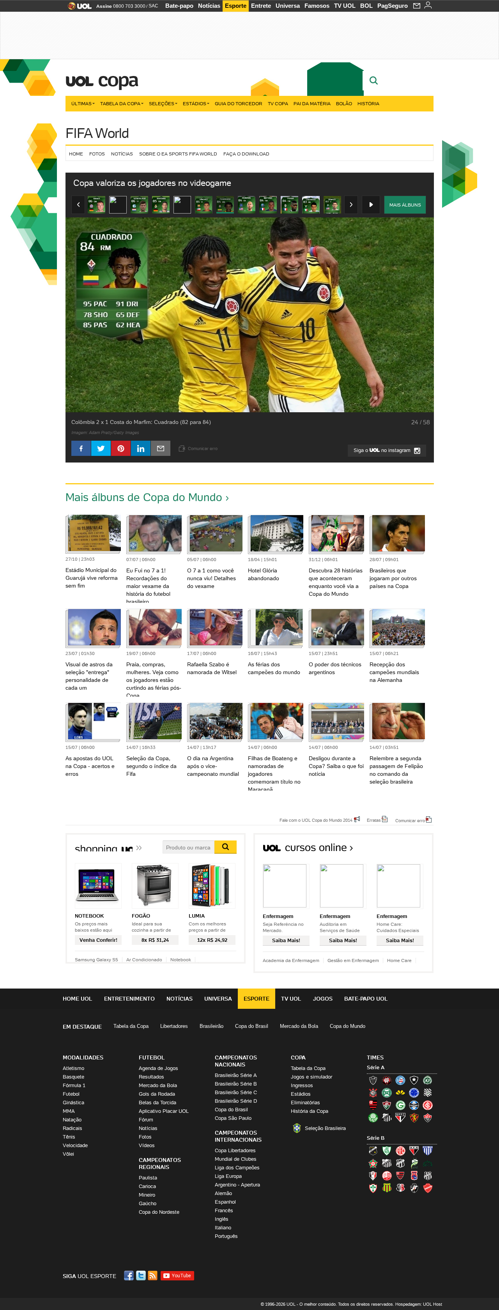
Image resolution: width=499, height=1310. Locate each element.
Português (226, 1236)
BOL (366, 5)
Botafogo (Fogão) (414, 1080)
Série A (375, 1067)
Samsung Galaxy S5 (96, 959)
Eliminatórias (305, 1102)
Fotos (97, 154)
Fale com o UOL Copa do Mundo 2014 (316, 819)
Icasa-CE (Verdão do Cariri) (427, 1163)
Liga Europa (228, 1176)
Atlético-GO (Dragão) (414, 1150)
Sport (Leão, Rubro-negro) (414, 1117)
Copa (118, 79)
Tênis (69, 1136)
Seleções (161, 103)
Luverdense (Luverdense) (414, 1163)
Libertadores (174, 1026)
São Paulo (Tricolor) (400, 1117)
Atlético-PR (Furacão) (386, 1080)
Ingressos (302, 1085)
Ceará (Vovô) (400, 1163)
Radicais (72, 1128)
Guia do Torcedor (238, 103)
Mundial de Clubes (236, 1159)
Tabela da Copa (120, 103)
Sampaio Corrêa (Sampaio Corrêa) (386, 1188)
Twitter (141, 1275)
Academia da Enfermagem (291, 960)
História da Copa (309, 1111)
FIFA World (97, 133)
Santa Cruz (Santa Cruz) (400, 1188)
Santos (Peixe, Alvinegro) (386, 1117)
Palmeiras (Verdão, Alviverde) (373, 1117)
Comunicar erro (410, 820)
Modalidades (83, 1057)
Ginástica (73, 1102)
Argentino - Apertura (237, 1184)
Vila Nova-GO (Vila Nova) (427, 1188)
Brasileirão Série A (236, 1075)
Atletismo (73, 1068)
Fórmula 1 (74, 1085)
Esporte (235, 5)
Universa (288, 5)
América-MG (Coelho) (386, 1150)
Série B (375, 1138)
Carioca (147, 1186)
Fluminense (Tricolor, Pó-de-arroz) (386, 1105)
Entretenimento (129, 998)
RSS (153, 1275)
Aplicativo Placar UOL (164, 1111)
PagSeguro (392, 5)
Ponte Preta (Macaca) (427, 1175)
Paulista (148, 1177)
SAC (153, 6)
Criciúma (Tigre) (400, 1092)
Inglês (221, 1219)
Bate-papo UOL (366, 998)
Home (76, 154)
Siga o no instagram (383, 450)
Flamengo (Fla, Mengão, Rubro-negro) (373, 1105)
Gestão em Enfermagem (353, 960)
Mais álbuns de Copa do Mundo (143, 497)
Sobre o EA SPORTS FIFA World (178, 154)
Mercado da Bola (299, 1026)
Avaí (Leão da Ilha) (427, 1150)
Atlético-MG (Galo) (373, 1080)
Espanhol (225, 1202)
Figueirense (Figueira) (427, 1092)
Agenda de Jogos (158, 1068)
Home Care (399, 960)
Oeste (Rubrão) (400, 1175)
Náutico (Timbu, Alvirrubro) (386, 1175)
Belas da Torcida (157, 1102)
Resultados (151, 1076)
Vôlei (68, 1154)
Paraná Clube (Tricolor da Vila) (414, 1175)
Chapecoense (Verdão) (427, 1080)
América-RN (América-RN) (400, 1150)
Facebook (130, 1275)
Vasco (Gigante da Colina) (414, 1188)
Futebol (71, 1094)
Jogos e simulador (311, 1076)
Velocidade (75, 1145)
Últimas (81, 103)
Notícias (209, 5)
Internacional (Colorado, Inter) (427, 1105)
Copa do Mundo (347, 1026)
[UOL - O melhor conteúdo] (77, 8)
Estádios (194, 103)
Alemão (223, 1193)
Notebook (180, 959)
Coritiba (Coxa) (386, 1092)
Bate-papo (179, 5)
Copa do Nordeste (159, 1212)
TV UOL (345, 5)
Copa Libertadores (235, 1150)
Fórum (146, 1119)
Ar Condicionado (144, 959)
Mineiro (147, 1195)
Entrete (261, 5)
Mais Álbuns (405, 205)
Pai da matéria (312, 103)
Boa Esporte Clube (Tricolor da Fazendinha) (373, 1163)
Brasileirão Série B (236, 1083)
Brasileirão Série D (236, 1101)
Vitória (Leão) (427, 1117)
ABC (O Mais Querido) (373, 1150)
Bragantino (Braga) (386, 1163)
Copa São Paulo (233, 1118)
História (368, 103)
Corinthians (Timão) (373, 1092)
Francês (224, 1210)
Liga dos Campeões (237, 1167)
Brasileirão (211, 1026)
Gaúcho (147, 1203)
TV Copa (278, 103)
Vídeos (147, 1145)
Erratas (374, 819)
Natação (72, 1119)
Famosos (316, 5)
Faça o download (246, 154)
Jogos (323, 998)
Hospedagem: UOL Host (418, 1304)
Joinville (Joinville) (373, 1175)
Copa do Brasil (251, 1026)
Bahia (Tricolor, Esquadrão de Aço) (400, 1080)
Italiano (223, 1227)
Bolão (344, 103)
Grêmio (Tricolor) (414, 1105)
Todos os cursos (407, 850)
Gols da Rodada (157, 1094)
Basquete (73, 1076)
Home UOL (77, 998)
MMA (69, 1111)
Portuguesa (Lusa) (373, 1188)
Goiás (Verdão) (400, 1105)
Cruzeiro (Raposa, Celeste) (414, 1092)
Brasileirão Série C (236, 1092)
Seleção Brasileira (325, 1128)
